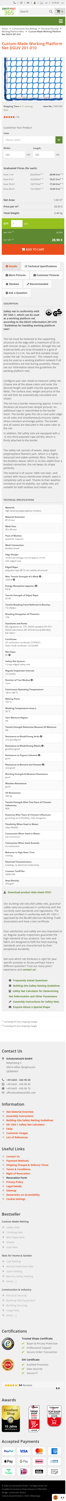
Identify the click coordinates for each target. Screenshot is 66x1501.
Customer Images (17, 1133)
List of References (17, 1137)
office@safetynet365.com (21, 1092)
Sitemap (11, 1190)
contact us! (29, 969)
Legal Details (14, 1186)
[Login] (28, 2)
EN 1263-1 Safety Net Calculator (25, 1124)
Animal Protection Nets (19, 1266)
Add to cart (33, 249)
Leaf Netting (13, 1261)
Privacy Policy (14, 1182)
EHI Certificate (30, 1359)
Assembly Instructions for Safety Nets (36, 1001)
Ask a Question (17, 292)
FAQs (9, 1128)
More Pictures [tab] (17, 275)
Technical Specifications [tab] (42, 266)
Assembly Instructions (20, 1116)
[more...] (11, 1281)
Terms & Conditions (18, 1169)
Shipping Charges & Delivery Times (27, 1165)
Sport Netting (14, 1271)
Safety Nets (13, 1227)
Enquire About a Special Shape (31, 1007)
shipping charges (29, 1021)
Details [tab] (12, 266)
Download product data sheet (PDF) (29, 892)
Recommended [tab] (38, 284)
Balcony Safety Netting (19, 1276)
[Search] (51, 11)
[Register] (35, 2)
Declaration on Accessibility (23, 1194)
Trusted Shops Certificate (37, 1338)
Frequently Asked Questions (30, 980)
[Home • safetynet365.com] (9, 9)
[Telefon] (15, 2)
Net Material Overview (20, 1111)
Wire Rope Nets (15, 1237)
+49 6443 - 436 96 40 (18, 1080)
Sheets (10, 1242)
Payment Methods (17, 1160)
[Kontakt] (21, 2)
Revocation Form (16, 1177)
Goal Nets (12, 1247)
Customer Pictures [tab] (47, 275)
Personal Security (16, 1295)
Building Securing (16, 1305)
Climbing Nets (14, 1232)
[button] (58, 3)
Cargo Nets (12, 1310)
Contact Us (13, 1156)
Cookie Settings (15, 1199)
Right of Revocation (18, 1173)
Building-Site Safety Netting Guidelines (36, 985)
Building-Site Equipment (20, 1300)
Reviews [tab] (13, 284)
